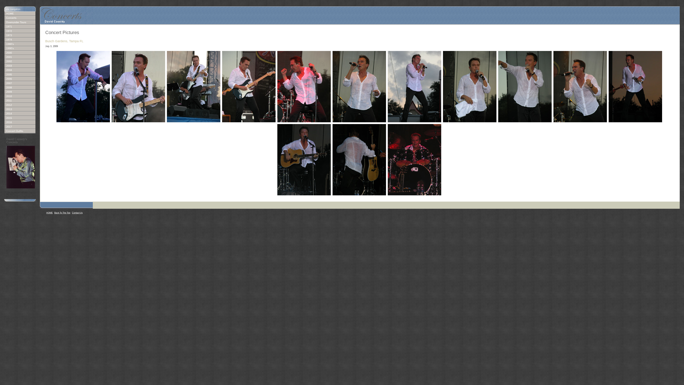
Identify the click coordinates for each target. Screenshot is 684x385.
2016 (9, 122)
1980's (10, 44)
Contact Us (77, 213)
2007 (9, 83)
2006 (9, 78)
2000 (9, 52)
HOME (10, 13)
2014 (9, 113)
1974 (9, 39)
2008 (9, 87)
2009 (9, 91)
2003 (9, 65)
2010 (9, 96)
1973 (9, 35)
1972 (9, 31)
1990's (10, 48)
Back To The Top (62, 213)
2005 (9, 74)
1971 (9, 26)
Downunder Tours (16, 22)
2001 (9, 57)
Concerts (11, 17)
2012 (9, 105)
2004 (9, 70)
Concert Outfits (14, 131)
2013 (9, 109)
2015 (9, 118)
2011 (9, 100)
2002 (9, 61)
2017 (9, 126)
